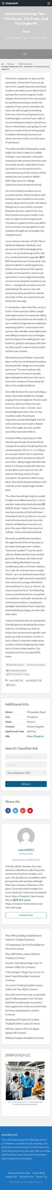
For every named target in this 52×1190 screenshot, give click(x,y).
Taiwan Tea (41, 1176)
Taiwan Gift (11, 1176)
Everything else (14, 37)
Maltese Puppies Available (19, 1037)
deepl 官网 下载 (16, 680)
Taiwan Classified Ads (19, 1172)
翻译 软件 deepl (21, 899)
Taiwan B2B (38, 1172)
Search (27, 784)
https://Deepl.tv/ (35, 736)
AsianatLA (12, 3)
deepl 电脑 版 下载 (33, 680)
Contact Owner (26, 915)
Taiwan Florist (26, 1176)
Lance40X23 (26, 849)
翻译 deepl (10, 685)
